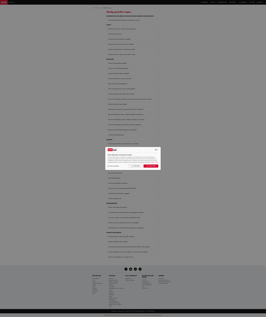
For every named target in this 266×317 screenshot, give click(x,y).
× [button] (157, 149)
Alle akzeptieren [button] (151, 166)
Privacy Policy (154, 162)
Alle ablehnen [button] (136, 166)
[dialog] (133, 158)
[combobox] (156, 149)
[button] (113, 166)
